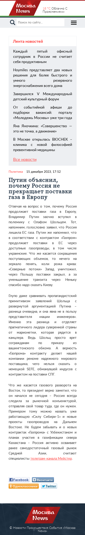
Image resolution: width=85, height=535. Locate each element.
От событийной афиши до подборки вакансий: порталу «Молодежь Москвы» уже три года (42, 113)
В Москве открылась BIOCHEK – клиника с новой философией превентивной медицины (42, 145)
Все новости (24, 160)
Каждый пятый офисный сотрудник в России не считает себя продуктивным (42, 57)
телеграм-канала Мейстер (51, 458)
